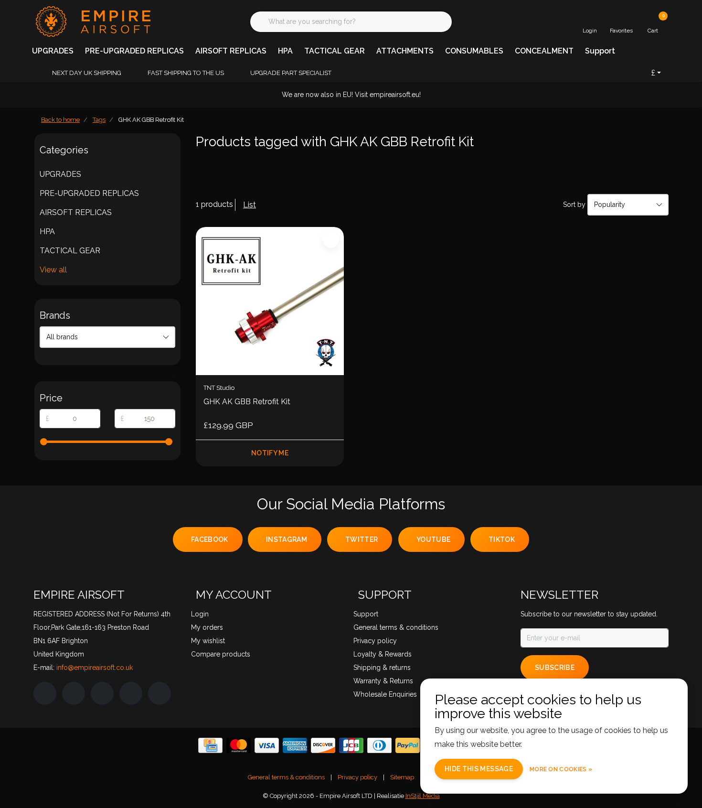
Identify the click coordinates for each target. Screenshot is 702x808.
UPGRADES (53, 50)
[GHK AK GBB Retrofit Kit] (270, 301)
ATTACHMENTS (405, 50)
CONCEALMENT (544, 50)
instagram (286, 539)
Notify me (269, 453)
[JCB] (351, 745)
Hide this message (479, 769)
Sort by (574, 204)
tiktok (502, 539)
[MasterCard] (238, 745)
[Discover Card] (323, 745)
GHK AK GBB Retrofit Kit (246, 401)
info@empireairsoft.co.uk (94, 667)
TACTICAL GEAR (334, 50)
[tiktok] (159, 693)
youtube (433, 539)
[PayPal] (407, 745)
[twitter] (102, 693)
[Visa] (267, 745)
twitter (361, 539)
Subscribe (554, 667)
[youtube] (130, 693)
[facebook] (44, 693)
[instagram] (73, 693)
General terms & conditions (286, 777)
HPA (285, 50)
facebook (209, 539)
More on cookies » (561, 769)
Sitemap (402, 777)
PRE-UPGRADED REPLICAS (134, 50)
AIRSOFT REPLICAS (230, 50)
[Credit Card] (210, 745)
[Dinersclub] (379, 745)
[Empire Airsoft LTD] (91, 20)
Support (600, 50)
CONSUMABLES (474, 50)
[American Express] (295, 745)
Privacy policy (357, 777)
